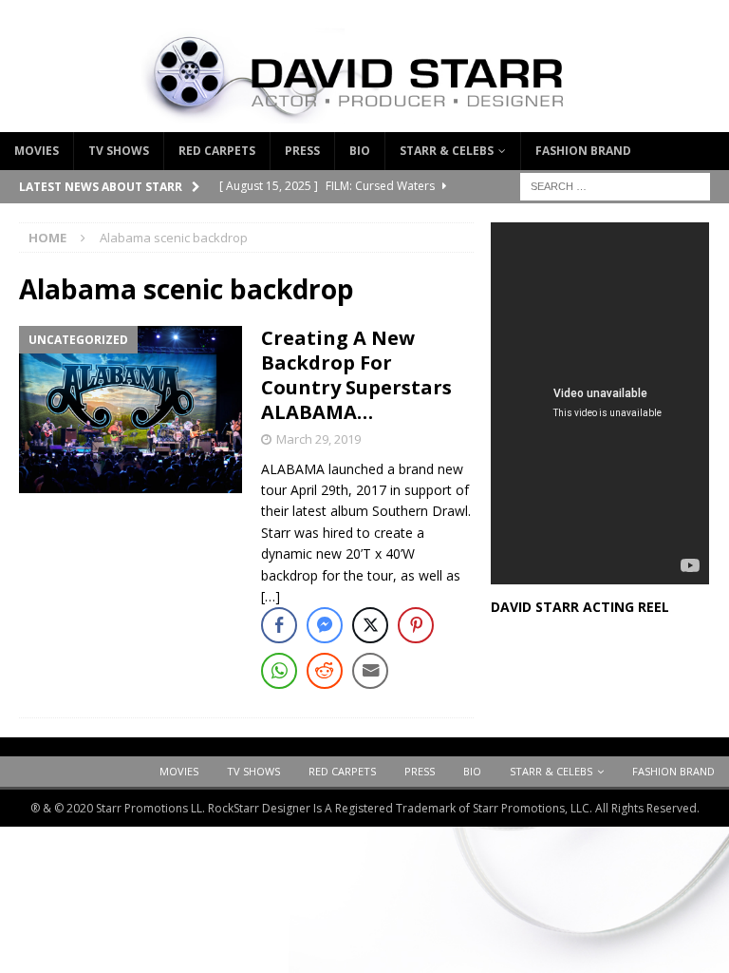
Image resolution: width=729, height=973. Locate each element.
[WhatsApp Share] (279, 671)
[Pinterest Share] (416, 625)
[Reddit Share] (325, 671)
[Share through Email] (370, 671)
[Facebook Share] (279, 625)
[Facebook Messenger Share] (325, 625)
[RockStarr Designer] (364, 121)
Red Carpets (216, 151)
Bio (359, 151)
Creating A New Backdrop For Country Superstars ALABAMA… (356, 375)
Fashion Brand (583, 151)
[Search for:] (615, 185)
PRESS (302, 151)
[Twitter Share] (370, 625)
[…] (270, 596)
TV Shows (118, 151)
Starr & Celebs (447, 151)
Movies (36, 151)
